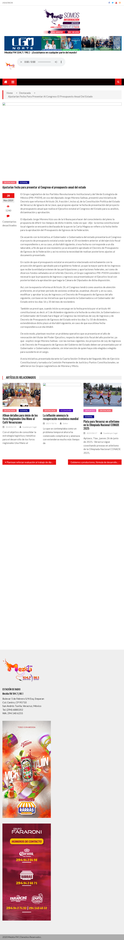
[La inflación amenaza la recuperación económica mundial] (62, 395)
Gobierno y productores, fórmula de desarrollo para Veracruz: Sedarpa (96, 462)
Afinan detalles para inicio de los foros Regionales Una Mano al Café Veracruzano (20, 419)
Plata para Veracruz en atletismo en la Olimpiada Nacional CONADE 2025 (101, 425)
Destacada (9, 182)
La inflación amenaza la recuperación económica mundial (60, 417)
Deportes (90, 410)
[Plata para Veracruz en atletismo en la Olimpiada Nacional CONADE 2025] (102, 395)
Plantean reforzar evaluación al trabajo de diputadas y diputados (31, 462)
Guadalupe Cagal (29, 427)
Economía (66, 410)
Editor (65, 423)
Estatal (24, 182)
